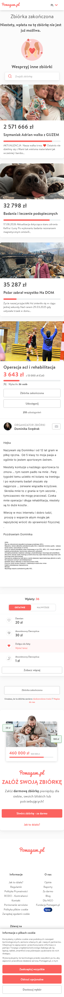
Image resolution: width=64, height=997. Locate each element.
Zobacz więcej (32, 670)
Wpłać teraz (21, 648)
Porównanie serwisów (16, 904)
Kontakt (16, 900)
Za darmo (48, 891)
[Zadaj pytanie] (56, 426)
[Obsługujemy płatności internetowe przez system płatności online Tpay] (48, 909)
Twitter (16, 858)
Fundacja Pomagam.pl (48, 904)
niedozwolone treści (42, 698)
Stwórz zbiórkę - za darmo (32, 813)
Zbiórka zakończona (32, 393)
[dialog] (32, 963)
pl (52, 5)
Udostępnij (32, 403)
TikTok (47, 858)
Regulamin (16, 886)
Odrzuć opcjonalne (32, 979)
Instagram (27, 858)
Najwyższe (43, 607)
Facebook (6, 858)
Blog (48, 895)
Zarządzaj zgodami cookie (16, 913)
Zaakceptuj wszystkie (32, 969)
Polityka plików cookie (16, 909)
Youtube (57, 858)
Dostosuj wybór (32, 989)
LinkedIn (37, 858)
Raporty (48, 886)
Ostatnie (20, 607)
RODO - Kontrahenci (16, 895)
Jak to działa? (32, 824)
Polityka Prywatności (16, 891)
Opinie (48, 882)
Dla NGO (48, 900)
